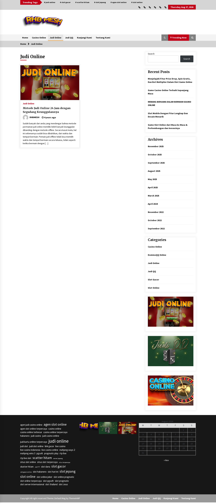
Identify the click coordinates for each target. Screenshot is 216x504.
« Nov (166, 460)
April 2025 (153, 187)
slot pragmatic (62, 480)
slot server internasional (32, 484)
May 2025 (152, 179)
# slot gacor (65, 2)
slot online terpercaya (31, 480)
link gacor (49, 446)
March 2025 (153, 195)
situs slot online (28, 462)
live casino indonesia (30, 449)
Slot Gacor (153, 279)
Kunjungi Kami (84, 37)
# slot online (136, 2)
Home (25, 37)
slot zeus (63, 484)
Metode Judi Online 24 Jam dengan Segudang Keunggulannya (47, 110)
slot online (27, 476)
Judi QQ (69, 37)
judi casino (36, 435)
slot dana (45, 466)
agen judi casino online (31, 424)
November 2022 (156, 212)
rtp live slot (25, 458)
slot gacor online (26, 472)
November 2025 (156, 146)
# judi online (49, 2)
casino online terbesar (31, 432)
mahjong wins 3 (27, 453)
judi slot (24, 446)
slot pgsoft (48, 480)
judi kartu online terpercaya (33, 441)
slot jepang (67, 471)
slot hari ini (53, 471)
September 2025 (156, 162)
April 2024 (153, 203)
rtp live (63, 453)
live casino (60, 446)
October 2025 (155, 154)
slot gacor (58, 466)
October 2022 (155, 220)
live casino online (50, 449)
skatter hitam (27, 466)
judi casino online (50, 435)
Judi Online (55, 37)
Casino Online (39, 37)
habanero (25, 435)
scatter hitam (42, 458)
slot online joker (44, 476)
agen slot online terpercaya (33, 428)
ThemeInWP (74, 498)
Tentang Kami (103, 37)
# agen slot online (119, 2)
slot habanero (39, 471)
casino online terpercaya (55, 432)
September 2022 (156, 228)
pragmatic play (51, 453)
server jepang (58, 458)
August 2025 (154, 171)
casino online (54, 428)
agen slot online (55, 424)
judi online (58, 441)
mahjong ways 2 (67, 449)
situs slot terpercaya (47, 462)
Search (151, 53)
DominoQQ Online (157, 255)
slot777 (37, 467)
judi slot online (36, 446)
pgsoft (40, 453)
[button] (164, 37)
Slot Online (153, 287)
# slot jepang (100, 2)
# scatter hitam (82, 2)
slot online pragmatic (64, 476)
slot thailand (51, 484)
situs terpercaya (64, 462)
